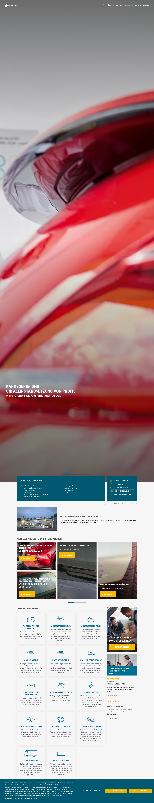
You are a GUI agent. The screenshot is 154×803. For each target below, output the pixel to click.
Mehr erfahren (26, 558)
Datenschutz (9, 798)
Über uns (111, 5)
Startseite (109, 504)
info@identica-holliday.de (31, 496)
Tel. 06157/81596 (29, 494)
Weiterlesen (113, 695)
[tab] (66, 473)
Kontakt (146, 5)
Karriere (138, 5)
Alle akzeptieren (140, 791)
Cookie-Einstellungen (91, 791)
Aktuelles (119, 5)
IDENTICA (115, 504)
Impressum (18, 798)
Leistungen (129, 5)
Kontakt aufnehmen (121, 488)
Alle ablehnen (116, 791)
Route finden (118, 484)
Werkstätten (121, 504)
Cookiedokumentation (31, 798)
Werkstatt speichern (121, 481)
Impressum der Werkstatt (123, 494)
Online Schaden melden (122, 491)
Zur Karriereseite (122, 647)
